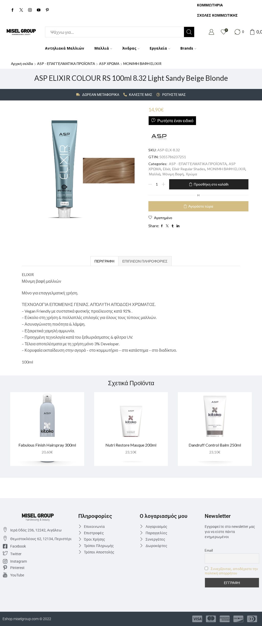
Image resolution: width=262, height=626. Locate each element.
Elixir (166, 169)
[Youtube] (38, 10)
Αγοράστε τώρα (200, 206)
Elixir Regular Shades (188, 169)
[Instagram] (30, 10)
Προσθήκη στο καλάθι (211, 184)
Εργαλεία (158, 48)
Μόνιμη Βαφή (173, 174)
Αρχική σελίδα (22, 63)
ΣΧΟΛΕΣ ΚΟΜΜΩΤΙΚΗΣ (217, 15)
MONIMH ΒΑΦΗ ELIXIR (142, 63)
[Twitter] (21, 10)
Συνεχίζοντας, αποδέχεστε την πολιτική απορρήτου (231, 570)
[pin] (47, 10)
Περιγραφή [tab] (104, 261)
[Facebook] (12, 10)
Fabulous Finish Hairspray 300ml (47, 444)
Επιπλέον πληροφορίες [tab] (145, 261)
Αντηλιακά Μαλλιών (64, 48)
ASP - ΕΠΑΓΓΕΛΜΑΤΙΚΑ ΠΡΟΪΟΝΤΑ (66, 63)
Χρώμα (191, 174)
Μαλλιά (101, 48)
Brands (186, 48)
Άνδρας (129, 48)
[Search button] (189, 32)
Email (209, 550)
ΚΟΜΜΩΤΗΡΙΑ (210, 5)
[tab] (104, 261)
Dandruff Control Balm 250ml (215, 444)
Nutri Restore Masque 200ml (130, 444)
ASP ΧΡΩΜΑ (109, 63)
